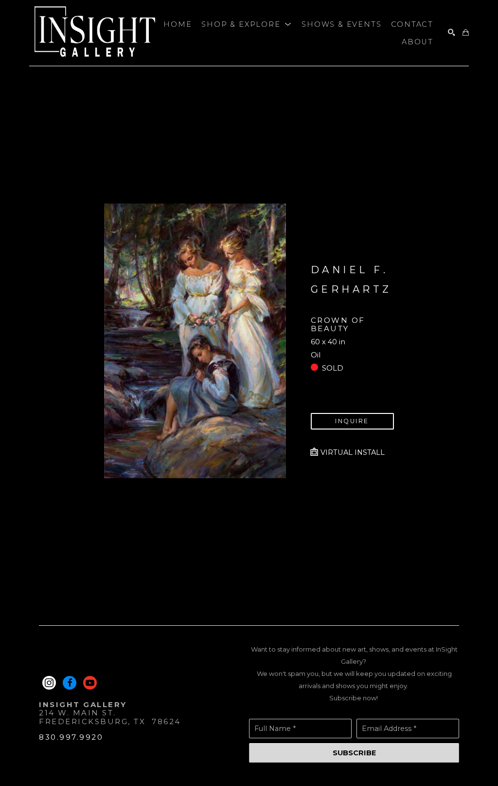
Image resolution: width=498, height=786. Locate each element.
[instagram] (49, 683)
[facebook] (69, 683)
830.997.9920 (71, 737)
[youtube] (90, 683)
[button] (246, 24)
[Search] (451, 33)
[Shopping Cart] (465, 33)
